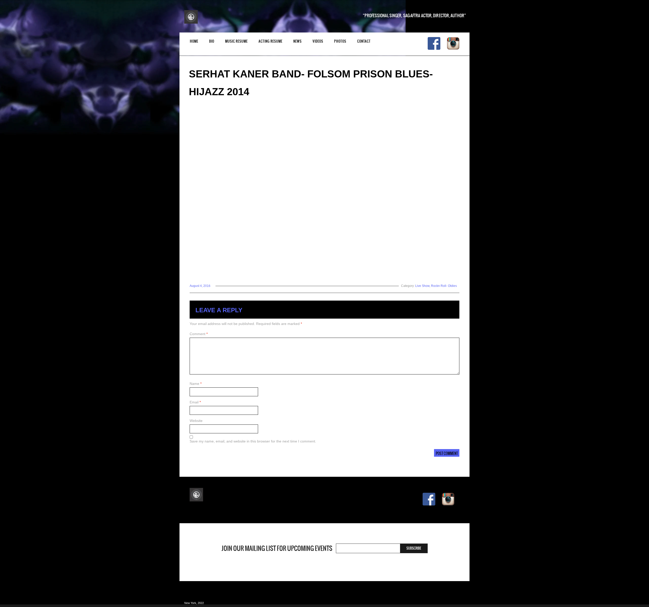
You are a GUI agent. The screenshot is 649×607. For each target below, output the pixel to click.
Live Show (422, 286)
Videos (318, 41)
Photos (340, 41)
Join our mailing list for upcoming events (277, 548)
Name (196, 384)
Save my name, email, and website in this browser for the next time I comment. (253, 441)
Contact (364, 41)
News (297, 41)
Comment (199, 334)
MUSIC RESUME (236, 41)
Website (196, 421)
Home (194, 41)
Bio (211, 41)
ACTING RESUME (270, 41)
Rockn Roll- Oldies (444, 286)
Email (195, 402)
